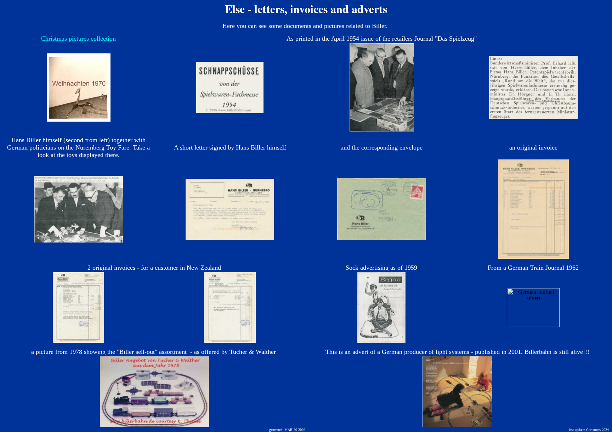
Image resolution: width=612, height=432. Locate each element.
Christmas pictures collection (78, 38)
